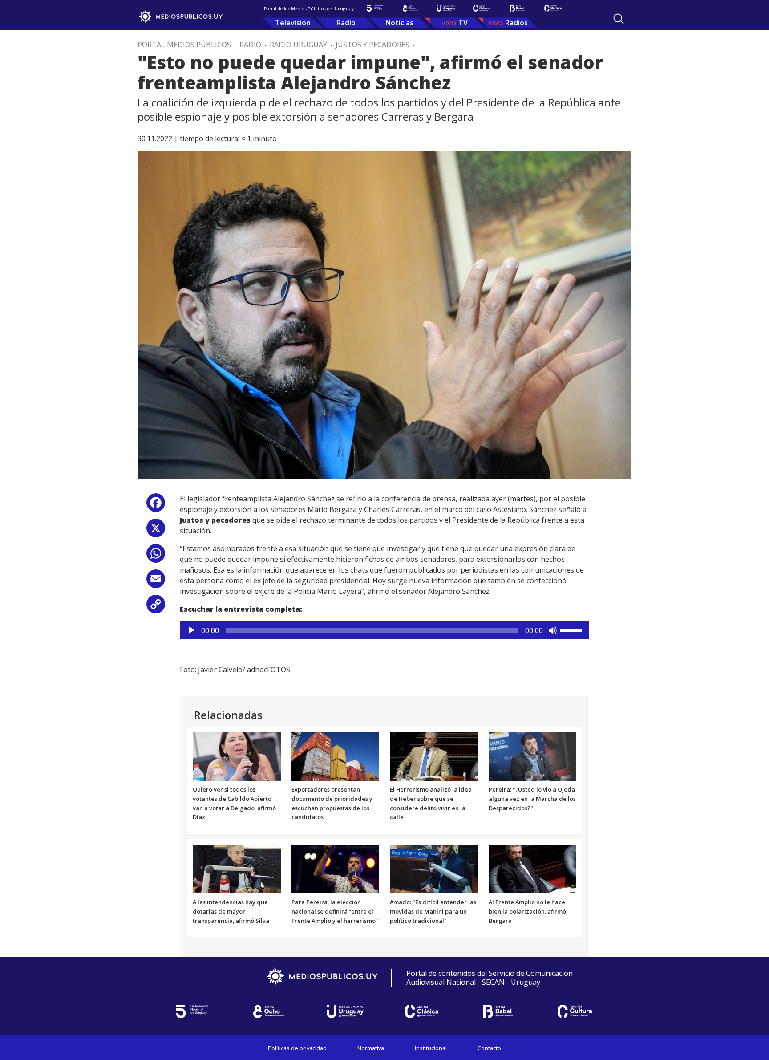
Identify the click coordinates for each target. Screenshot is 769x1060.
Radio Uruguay (298, 44)
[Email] (156, 582)
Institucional (431, 1048)
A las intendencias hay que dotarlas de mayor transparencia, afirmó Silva (231, 911)
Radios (516, 23)
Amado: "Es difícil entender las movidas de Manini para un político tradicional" (433, 911)
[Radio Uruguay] (445, 8)
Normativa (370, 1048)
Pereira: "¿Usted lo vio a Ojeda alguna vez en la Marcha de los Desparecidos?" (532, 798)
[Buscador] (618, 18)
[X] (156, 531)
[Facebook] (156, 506)
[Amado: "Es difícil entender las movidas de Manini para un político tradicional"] (434, 869)
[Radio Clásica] (481, 8)
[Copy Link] (156, 607)
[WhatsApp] (156, 556)
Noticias (399, 23)
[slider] (572, 629)
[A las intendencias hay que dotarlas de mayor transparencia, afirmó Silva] (237, 869)
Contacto (489, 1048)
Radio (346, 23)
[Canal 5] (374, 8)
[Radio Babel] (517, 8)
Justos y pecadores (372, 44)
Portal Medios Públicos (184, 44)
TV (463, 23)
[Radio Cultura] (552, 8)
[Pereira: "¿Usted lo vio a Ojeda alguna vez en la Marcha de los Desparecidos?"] (533, 755)
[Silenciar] (552, 630)
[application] (384, 630)
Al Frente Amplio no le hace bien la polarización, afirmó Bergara (527, 911)
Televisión (293, 23)
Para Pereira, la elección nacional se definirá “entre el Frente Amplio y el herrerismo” (334, 911)
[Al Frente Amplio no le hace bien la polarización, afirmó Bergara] (533, 869)
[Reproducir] (191, 630)
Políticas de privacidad (297, 1048)
